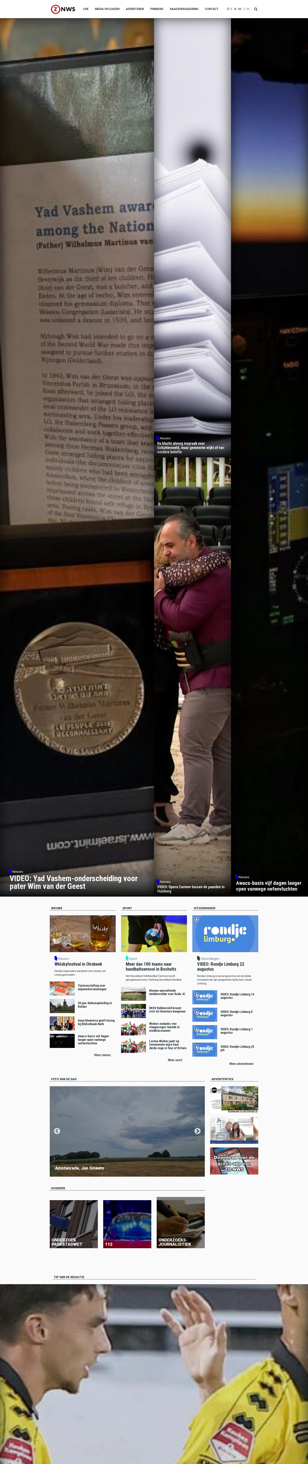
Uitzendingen (210, 958)
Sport (133, 958)
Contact (212, 9)
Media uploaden (107, 9)
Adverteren (135, 9)
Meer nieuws (102, 1054)
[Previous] (57, 1131)
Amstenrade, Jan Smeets (79, 1168)
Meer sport (175, 1059)
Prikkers (156, 9)
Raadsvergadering (184, 9)
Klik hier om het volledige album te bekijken (77, 1173)
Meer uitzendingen (241, 1063)
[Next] (197, 1131)
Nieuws (63, 958)
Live (86, 9)
